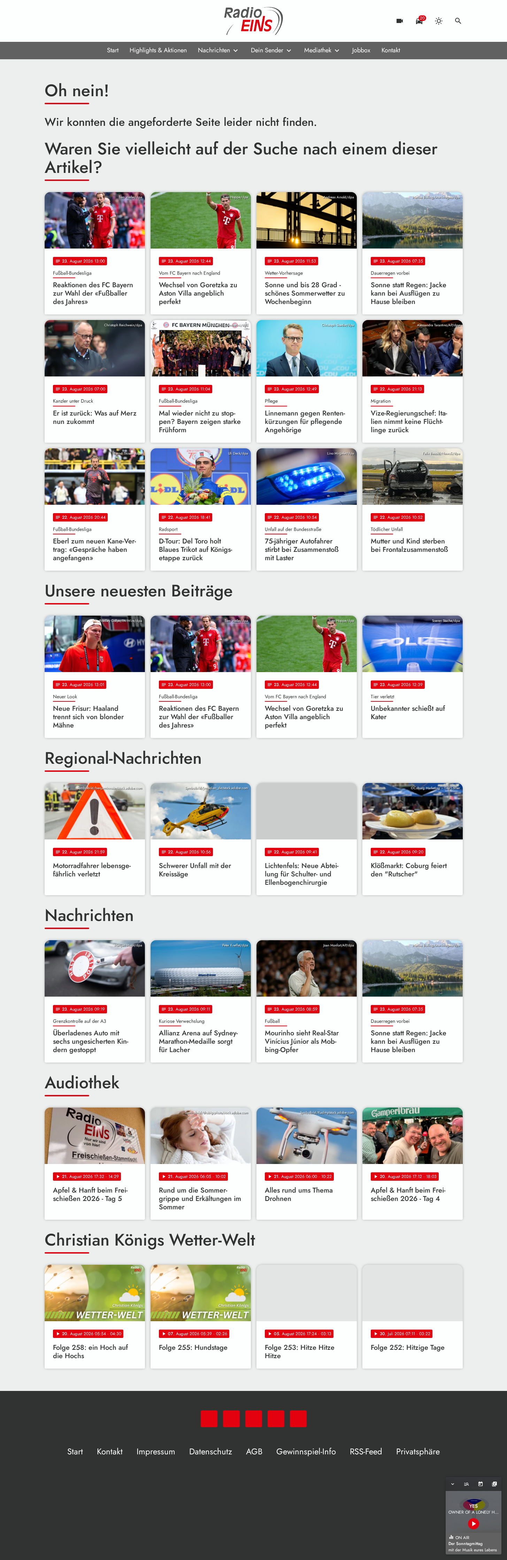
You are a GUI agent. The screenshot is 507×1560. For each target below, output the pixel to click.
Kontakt (391, 50)
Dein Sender (267, 50)
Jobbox (361, 50)
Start (112, 50)
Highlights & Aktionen (158, 50)
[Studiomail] (93, 21)
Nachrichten (214, 50)
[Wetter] (439, 21)
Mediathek (317, 50)
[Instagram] (79, 21)
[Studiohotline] (107, 21)
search (458, 21)
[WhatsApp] (52, 21)
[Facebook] (65, 21)
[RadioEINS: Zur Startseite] (254, 21)
